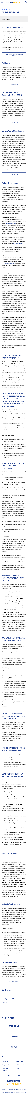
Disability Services (20, 1065)
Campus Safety (6, 1065)
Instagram (19, 1075)
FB (9, 1075)
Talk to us (14, 1026)
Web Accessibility (17, 1089)
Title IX (17, 1068)
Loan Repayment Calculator (14, 999)
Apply (14, 1047)
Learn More (14, 84)
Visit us (14, 1036)
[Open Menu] (2, 2)
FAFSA (11, 1002)
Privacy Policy (4, 1089)
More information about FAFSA (14, 54)
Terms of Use (11, 1089)
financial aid (6, 9)
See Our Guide (10, 982)
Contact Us (5, 1061)
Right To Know (19, 1061)
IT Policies (24, 1089)
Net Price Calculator (14, 995)
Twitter (14, 1075)
